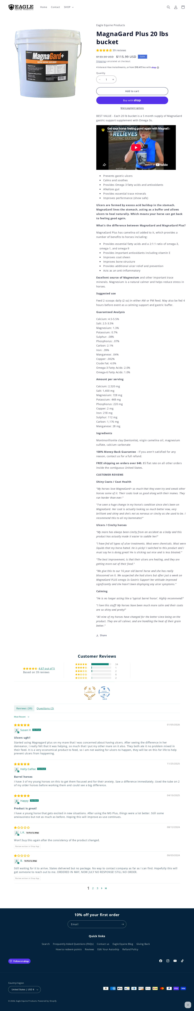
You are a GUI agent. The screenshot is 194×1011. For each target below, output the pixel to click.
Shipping (101, 61)
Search (46, 944)
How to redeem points (69, 949)
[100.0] (104, 692)
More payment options (132, 108)
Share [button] (103, 635)
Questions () (45, 708)
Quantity (100, 73)
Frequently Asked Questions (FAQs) (73, 944)
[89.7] (89, 692)
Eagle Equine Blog (123, 944)
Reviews (89, 949)
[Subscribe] (122, 924)
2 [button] (93, 888)
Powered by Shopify (47, 1001)
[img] (22, 725)
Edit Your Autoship (108, 949)
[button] (68, 7)
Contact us (103, 944)
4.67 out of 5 (47, 668)
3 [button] (97, 888)
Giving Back (143, 944)
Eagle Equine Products (26, 1001)
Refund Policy (130, 949)
